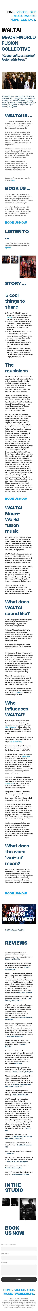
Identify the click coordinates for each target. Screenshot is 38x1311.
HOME (7, 1290)
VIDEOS (19, 1290)
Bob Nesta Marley (16, 742)
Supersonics (9, 783)
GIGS (30, 1290)
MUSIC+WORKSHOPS (18, 1294)
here (13, 180)
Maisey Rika (26, 756)
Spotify (9, 317)
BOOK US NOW (16, 222)
